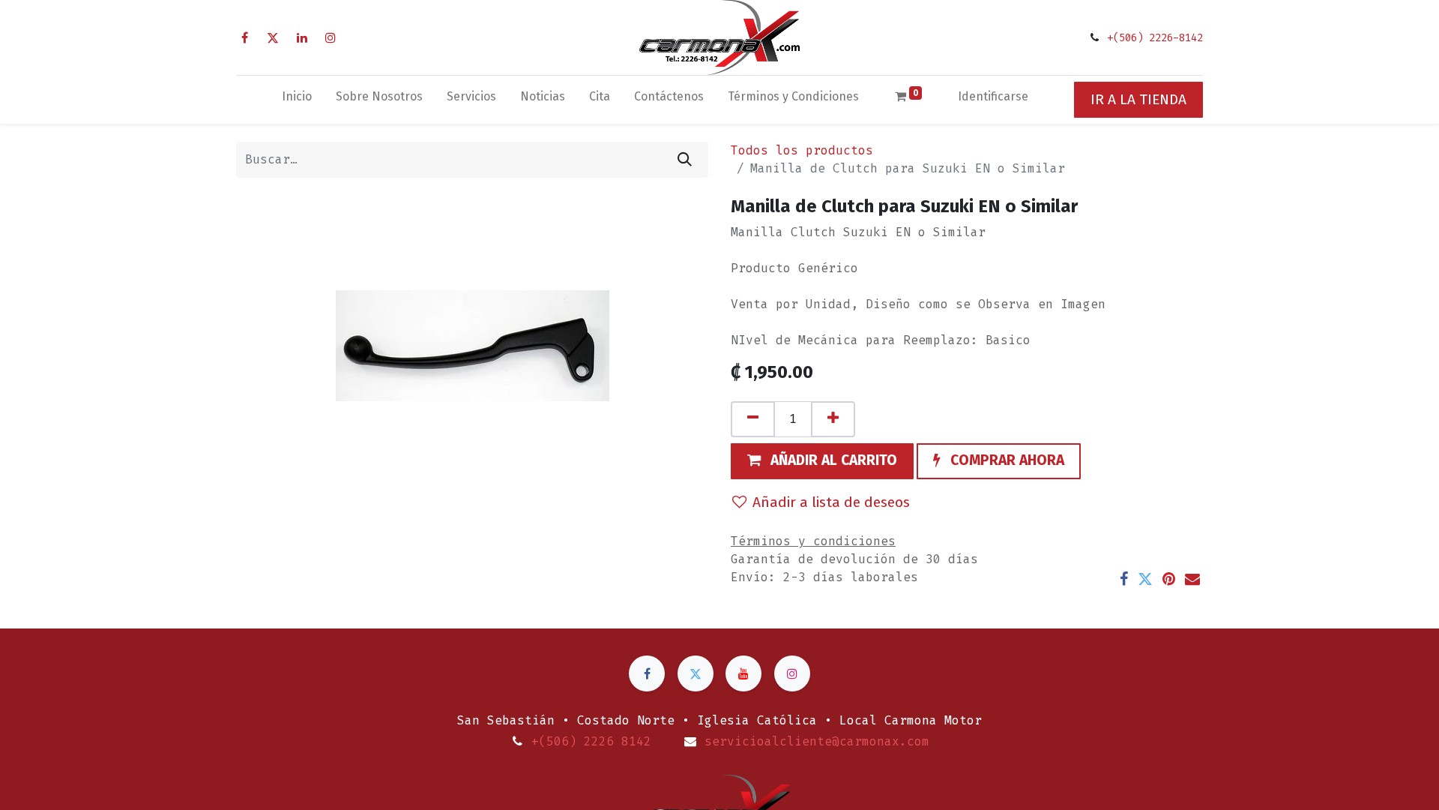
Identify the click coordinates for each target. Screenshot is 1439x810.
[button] (822, 461)
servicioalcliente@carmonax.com (817, 741)
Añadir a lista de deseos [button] (831, 502)
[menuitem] (297, 100)
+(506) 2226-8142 (1155, 38)
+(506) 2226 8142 (591, 741)
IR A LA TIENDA (1138, 99)
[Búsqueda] (684, 160)
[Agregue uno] (833, 419)
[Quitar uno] (753, 419)
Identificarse (993, 96)
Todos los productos (802, 150)
